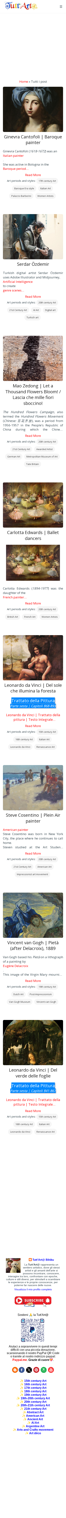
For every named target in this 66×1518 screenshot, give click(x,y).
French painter (13, 597)
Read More (33, 175)
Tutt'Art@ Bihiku (43, 1259)
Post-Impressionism (41, 994)
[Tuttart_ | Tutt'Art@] (29, 1371)
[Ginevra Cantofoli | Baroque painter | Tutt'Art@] (21, 9)
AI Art (36, 310)
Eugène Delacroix (15, 966)
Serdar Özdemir (33, 264)
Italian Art (45, 188)
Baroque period (14, 169)
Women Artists (45, 196)
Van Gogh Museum (19, 1001)
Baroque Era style (24, 188)
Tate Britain (32, 464)
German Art (13, 456)
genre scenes (12, 290)
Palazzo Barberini (21, 196)
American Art (44, 866)
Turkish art (32, 317)
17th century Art (47, 180)
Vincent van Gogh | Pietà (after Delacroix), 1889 (33, 945)
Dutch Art (18, 994)
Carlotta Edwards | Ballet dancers (33, 535)
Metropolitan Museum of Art (42, 456)
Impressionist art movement (32, 874)
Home (23, 81)
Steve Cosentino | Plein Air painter (33, 818)
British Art (12, 616)
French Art (29, 616)
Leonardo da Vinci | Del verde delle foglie (33, 1073)
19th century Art (47, 986)
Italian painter (13, 155)
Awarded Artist (44, 449)
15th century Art (47, 731)
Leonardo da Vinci (20, 747)
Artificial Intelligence (18, 282)
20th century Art (47, 302)
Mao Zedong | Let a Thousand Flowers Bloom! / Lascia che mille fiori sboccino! (33, 394)
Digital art (50, 310)
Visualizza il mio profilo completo (33, 1289)
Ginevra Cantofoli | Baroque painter (33, 140)
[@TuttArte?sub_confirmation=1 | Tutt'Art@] (33, 1306)
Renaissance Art (45, 747)
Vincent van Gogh (46, 1001)
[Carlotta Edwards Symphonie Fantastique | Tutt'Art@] (33, 563)
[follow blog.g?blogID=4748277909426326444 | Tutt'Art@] (15, 1371)
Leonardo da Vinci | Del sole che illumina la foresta (33, 688)
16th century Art (24, 739)
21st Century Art (18, 310)
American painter (15, 830)
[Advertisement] (33, 46)
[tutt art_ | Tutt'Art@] (36, 1371)
